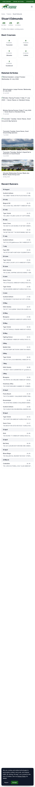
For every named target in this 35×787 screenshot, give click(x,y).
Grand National (18, 1)
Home (3, 14)
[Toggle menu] (32, 6)
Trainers (8, 14)
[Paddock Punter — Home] (9, 6)
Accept (14, 782)
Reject (6, 782)
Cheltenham (7, 1)
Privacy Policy (22, 776)
